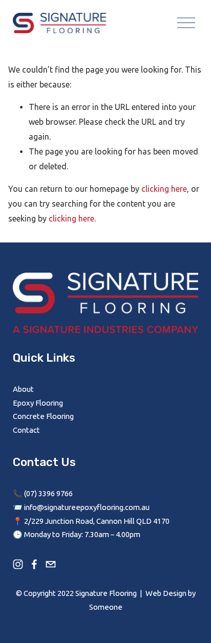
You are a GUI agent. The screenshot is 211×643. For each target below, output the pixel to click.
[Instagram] (18, 564)
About (23, 389)
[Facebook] (34, 564)
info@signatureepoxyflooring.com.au (87, 507)
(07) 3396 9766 (48, 493)
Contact (26, 430)
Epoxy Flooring (38, 402)
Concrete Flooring (43, 416)
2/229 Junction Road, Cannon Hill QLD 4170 (97, 521)
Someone (105, 607)
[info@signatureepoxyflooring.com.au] (51, 564)
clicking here (164, 188)
